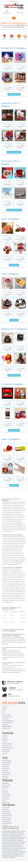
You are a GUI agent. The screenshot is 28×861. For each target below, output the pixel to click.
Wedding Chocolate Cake (7, 346)
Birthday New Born (14, 851)
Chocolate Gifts (5, 796)
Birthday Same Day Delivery (15, 835)
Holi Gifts (4, 742)
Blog (3, 711)
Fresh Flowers (5, 787)
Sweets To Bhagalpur (10, 439)
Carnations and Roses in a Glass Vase (20, 256)
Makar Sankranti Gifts (7, 743)
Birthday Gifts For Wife (18, 854)
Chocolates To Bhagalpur (12, 384)
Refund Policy (5, 724)
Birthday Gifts (5, 783)
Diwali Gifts (4, 738)
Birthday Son (10, 845)
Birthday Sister (5, 851)
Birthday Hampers (15, 843)
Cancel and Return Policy (8, 722)
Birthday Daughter (6, 831)
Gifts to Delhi (5, 770)
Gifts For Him (5, 793)
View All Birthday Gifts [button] (14, 94)
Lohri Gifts (4, 753)
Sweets (4, 800)
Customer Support (6, 714)
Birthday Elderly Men (16, 831)
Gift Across (13, 703)
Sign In (16, 1)
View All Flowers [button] (14, 265)
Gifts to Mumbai (6, 764)
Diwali (11, 618)
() (7, 13)
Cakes (5, 615)
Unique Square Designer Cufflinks (20, 346)
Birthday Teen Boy (17, 845)
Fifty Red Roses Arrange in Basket (20, 366)
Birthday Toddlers (7, 849)
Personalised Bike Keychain (7, 201)
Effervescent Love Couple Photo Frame (7, 181)
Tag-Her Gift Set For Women (20, 86)
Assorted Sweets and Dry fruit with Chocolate (7, 477)
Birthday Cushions (6, 837)
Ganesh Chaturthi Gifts (7, 747)
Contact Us (4, 709)
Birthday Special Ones (7, 848)
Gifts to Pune (5, 776)
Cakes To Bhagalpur (10, 274)
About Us (4, 707)
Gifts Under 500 (23, 615)
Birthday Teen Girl (6, 834)
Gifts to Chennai (6, 768)
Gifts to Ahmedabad (7, 760)
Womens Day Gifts (6, 817)
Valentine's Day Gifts (7, 815)
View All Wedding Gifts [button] (14, 375)
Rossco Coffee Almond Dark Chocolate (7, 401)
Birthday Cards (15, 837)
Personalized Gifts (6, 795)
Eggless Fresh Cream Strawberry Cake (7, 291)
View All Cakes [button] (14, 320)
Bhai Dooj (12, 622)
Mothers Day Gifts (6, 813)
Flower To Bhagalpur (10, 218)
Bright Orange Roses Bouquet (7, 236)
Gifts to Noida (5, 778)
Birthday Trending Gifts (15, 842)
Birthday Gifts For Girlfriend (19, 848)
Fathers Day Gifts (6, 811)
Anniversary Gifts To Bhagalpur (10, 104)
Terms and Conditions (7, 716)
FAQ (3, 713)
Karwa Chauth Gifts (6, 745)
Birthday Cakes (20, 832)
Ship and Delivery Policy (7, 720)
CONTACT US (21, 12)
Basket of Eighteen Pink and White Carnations (7, 256)
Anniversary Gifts (6, 785)
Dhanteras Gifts (6, 749)
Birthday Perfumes (15, 834)
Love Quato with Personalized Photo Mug (20, 181)
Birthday (12, 615)
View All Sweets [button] (14, 485)
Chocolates (6, 622)
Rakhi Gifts (4, 736)
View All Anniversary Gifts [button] (14, 152)
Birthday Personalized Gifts (14, 852)
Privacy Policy (5, 718)
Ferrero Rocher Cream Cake (7, 311)
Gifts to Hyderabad (6, 774)
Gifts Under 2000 (23, 622)
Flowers (5, 618)
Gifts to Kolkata (5, 766)
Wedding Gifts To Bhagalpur (14, 329)
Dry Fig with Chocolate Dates (20, 401)
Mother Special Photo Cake (20, 291)
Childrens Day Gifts (6, 819)
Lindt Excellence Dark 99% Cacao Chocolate (7, 422)
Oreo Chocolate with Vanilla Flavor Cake (20, 311)
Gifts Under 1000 (23, 618)
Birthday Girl (20, 840)
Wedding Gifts (5, 799)
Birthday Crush (5, 839)
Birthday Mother (6, 842)
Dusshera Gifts (5, 751)
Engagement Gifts (6, 821)
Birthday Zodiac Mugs (18, 856)
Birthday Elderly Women (11, 840)
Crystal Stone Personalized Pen (20, 201)
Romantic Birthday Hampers (17, 846)
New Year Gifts (5, 809)
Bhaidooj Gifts (5, 740)
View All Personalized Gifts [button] (14, 210)
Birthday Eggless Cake (17, 849)
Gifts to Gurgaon (6, 772)
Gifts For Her (5, 791)
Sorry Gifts (4, 825)
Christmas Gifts (5, 807)
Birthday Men (13, 839)
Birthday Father (12, 832)
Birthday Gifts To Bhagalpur (13, 48)
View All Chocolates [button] (14, 430)
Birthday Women (6, 846)
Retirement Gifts (6, 802)
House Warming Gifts (7, 823)
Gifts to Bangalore (6, 762)
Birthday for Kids (8, 854)
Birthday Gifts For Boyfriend (8, 857)
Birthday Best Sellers (7, 856)
